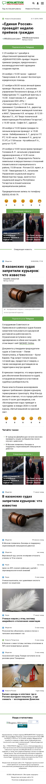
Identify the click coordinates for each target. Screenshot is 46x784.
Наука (7, 565)
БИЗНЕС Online (26, 343)
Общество (8, 261)
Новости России (10, 691)
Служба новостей (11, 279)
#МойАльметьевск (30, 38)
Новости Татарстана (12, 640)
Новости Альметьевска (13, 19)
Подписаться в (23, 47)
